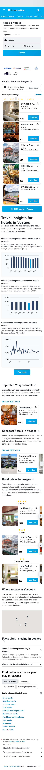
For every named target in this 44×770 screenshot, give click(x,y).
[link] (22, 209)
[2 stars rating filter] (4, 99)
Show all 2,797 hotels (11, 401)
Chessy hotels (8, 730)
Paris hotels (7, 720)
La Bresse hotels (8, 704)
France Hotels (14, 766)
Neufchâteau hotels (10, 714)
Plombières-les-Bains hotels (13, 717)
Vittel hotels (7, 707)
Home (6, 766)
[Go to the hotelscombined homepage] (16, 10)
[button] (3, 10)
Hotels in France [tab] (9, 681)
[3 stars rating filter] (12, 99)
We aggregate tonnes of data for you (17, 752)
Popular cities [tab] (8, 687)
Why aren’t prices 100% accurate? (17, 756)
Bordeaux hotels (8, 726)
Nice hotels (6, 723)
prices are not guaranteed (17, 741)
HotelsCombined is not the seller (16, 748)
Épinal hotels (7, 698)
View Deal (33, 117)
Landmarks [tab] (24, 681)
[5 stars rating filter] (30, 99)
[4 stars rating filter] (20, 99)
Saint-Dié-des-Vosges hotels (13, 710)
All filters (38, 94)
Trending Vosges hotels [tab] (27, 687)
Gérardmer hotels (9, 701)
